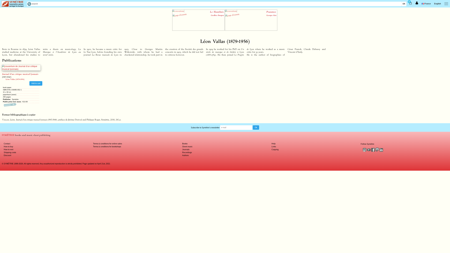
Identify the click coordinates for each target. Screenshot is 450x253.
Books (185, 144)
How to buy (8, 146)
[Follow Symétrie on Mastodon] (377, 151)
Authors (185, 155)
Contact (7, 144)
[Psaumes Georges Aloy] (251, 30)
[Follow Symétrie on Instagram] (364, 151)
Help (274, 144)
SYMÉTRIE (8, 135)
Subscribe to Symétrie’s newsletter (205, 127)
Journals (185, 149)
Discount (7, 155)
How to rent (8, 149)
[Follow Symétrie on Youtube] (369, 151)
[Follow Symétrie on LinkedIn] (381, 151)
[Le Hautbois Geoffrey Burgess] (198, 30)
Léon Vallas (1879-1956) (15, 79)
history (9, 104)
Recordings (187, 152)
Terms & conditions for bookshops (107, 146)
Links (274, 146)
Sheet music (187, 146)
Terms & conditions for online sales (107, 144)
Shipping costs (10, 152)
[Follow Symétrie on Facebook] (373, 151)
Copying (275, 149)
